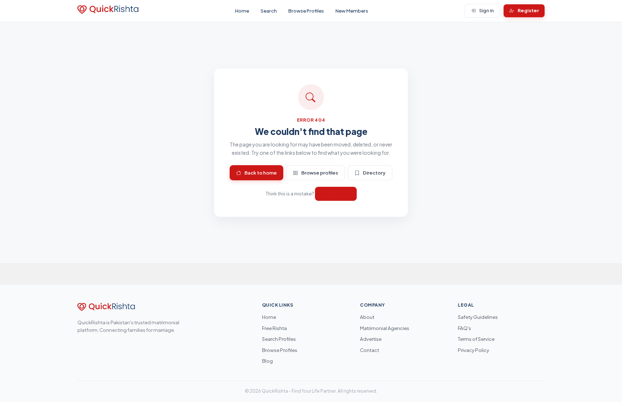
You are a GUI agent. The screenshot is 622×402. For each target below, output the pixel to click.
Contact (369, 350)
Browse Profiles (306, 11)
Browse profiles (319, 173)
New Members (351, 11)
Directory (374, 173)
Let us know (336, 194)
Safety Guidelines (478, 317)
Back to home (260, 173)
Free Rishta (274, 328)
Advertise (371, 339)
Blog (267, 361)
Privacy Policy (473, 350)
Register (528, 10)
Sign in (486, 10)
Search (269, 11)
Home (242, 11)
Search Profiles (279, 339)
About (367, 317)
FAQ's (464, 328)
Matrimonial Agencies (384, 328)
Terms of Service (476, 339)
